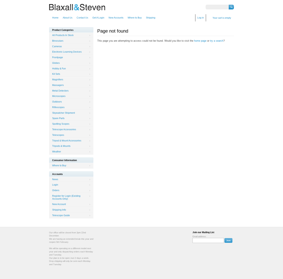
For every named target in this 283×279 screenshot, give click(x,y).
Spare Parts (58, 118)
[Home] (77, 9)
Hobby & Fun (59, 68)
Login (55, 184)
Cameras (57, 46)
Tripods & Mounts (61, 146)
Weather (56, 151)
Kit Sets (56, 74)
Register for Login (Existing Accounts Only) (66, 197)
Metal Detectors (60, 90)
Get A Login (98, 17)
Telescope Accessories (64, 129)
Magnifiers (57, 79)
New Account (59, 204)
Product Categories (63, 30)
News (55, 179)
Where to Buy (135, 17)
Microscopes (58, 96)
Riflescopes (58, 107)
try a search (216, 40)
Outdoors (57, 101)
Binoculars (57, 40)
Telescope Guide (61, 215)
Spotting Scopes (60, 124)
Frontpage (57, 57)
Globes (56, 63)
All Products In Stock (63, 35)
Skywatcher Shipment (63, 113)
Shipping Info (59, 209)
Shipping (150, 17)
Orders (55, 190)
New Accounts (116, 17)
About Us (67, 17)
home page (200, 40)
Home (55, 17)
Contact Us (82, 17)
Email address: (199, 236)
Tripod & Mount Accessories (66, 140)
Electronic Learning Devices (67, 51)
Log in (200, 17)
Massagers (58, 85)
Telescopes (58, 135)
